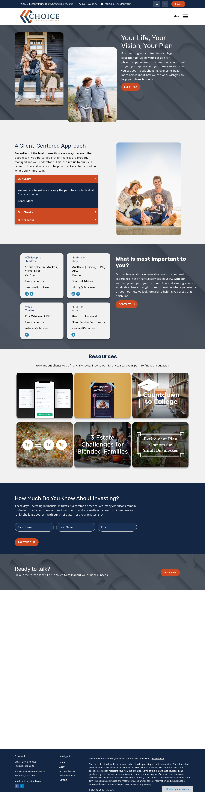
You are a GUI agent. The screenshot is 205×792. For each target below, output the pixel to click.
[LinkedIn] (156, 4)
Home (62, 762)
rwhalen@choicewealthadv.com (38, 328)
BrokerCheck (158, 758)
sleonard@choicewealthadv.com (84, 328)
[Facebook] (165, 4)
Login (178, 4)
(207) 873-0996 (89, 3)
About (62, 766)
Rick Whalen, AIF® (37, 316)
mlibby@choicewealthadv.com (84, 287)
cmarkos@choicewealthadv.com (38, 287)
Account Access (67, 771)
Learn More (25, 201)
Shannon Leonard (84, 316)
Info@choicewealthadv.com (117, 3)
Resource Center (67, 775)
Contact (63, 779)
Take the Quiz (27, 542)
